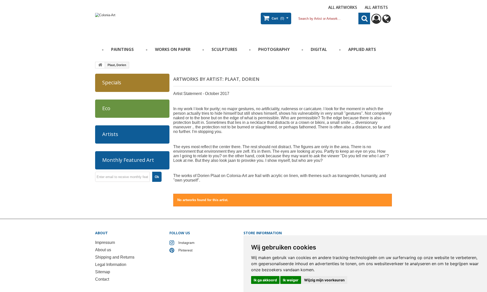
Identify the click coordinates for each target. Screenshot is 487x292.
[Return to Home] (100, 65)
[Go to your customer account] (376, 21)
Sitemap (102, 272)
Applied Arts (362, 49)
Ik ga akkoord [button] (265, 280)
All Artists (376, 7)
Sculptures (224, 49)
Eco (106, 108)
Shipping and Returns (114, 257)
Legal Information (110, 264)
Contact (102, 279)
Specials (111, 82)
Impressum (105, 242)
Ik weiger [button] (291, 280)
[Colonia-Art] (144, 24)
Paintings (122, 49)
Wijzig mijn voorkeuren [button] (324, 280)
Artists (110, 134)
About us (103, 250)
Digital (319, 49)
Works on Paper (172, 49)
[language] (386, 21)
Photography (274, 49)
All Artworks (342, 7)
